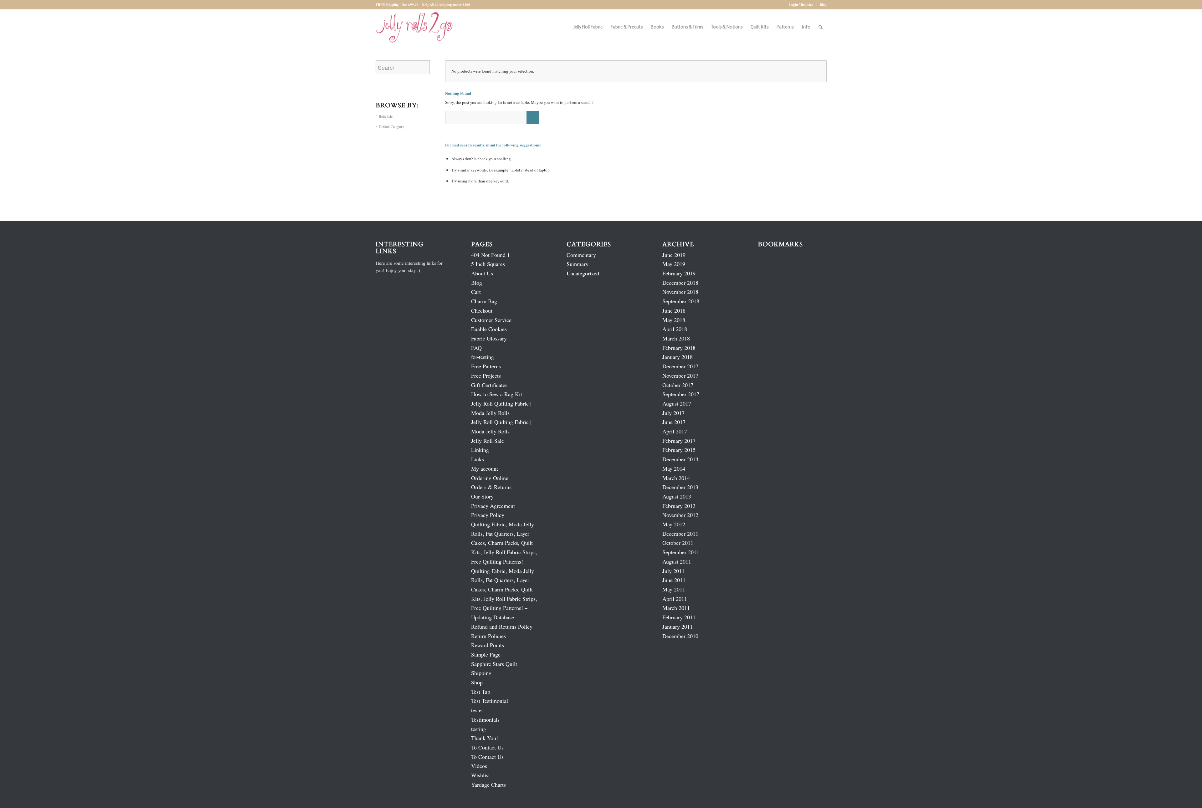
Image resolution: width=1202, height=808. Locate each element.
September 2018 (680, 301)
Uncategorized (583, 273)
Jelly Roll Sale (487, 440)
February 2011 (679, 617)
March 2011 (676, 607)
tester (477, 710)
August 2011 (676, 561)
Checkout (481, 310)
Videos (479, 766)
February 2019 (679, 273)
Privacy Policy (487, 515)
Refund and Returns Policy (501, 626)
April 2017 (674, 431)
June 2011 (674, 580)
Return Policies (488, 636)
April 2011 (674, 598)
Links (477, 459)
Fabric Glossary (489, 338)
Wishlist (480, 775)
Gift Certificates (489, 385)
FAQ (476, 347)
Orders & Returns (491, 487)
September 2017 (680, 394)
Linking (480, 449)
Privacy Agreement (493, 505)
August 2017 (676, 403)
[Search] (820, 27)
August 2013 (676, 496)
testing (478, 729)
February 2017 (679, 440)
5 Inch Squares (488, 264)
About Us (482, 273)
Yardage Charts (488, 784)
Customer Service (491, 320)
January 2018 (677, 357)
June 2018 (674, 310)
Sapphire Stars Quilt (494, 663)
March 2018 (676, 338)
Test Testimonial (489, 700)
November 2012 (680, 515)
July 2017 (673, 413)
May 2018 (673, 320)
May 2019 (673, 264)
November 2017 (680, 375)
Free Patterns (486, 366)
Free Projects (486, 375)
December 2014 (680, 459)
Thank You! (484, 738)
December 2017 (680, 366)
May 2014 (673, 468)
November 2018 (680, 291)
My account (484, 468)
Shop (477, 682)
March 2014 (676, 478)
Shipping (481, 673)
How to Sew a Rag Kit (496, 394)
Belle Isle (386, 116)
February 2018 (679, 347)
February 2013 (679, 505)
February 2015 (679, 449)
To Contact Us (487, 747)
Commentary (581, 254)
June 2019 (674, 254)
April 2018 (674, 329)
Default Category (391, 126)
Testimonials (485, 719)
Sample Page (486, 654)
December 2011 (680, 533)
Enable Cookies (489, 329)
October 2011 (677, 542)
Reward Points (487, 645)
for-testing (482, 357)
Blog (823, 4)
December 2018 (680, 282)
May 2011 (673, 589)
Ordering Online (489, 478)
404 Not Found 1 (490, 254)
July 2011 (673, 571)
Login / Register (801, 4)
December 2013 (680, 487)
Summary (577, 264)
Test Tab (480, 691)
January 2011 (677, 626)
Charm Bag (484, 301)
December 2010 (680, 636)
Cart (476, 291)
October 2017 (677, 385)
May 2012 (673, 524)
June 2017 (674, 422)
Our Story (482, 496)
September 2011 (680, 552)
